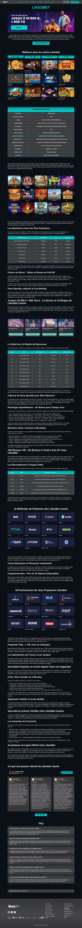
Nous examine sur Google (66, 772)
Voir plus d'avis (41, 814)
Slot (65, 56)
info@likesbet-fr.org (68, 911)
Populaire (15, 56)
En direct (32, 56)
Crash (48, 56)
